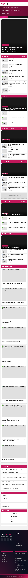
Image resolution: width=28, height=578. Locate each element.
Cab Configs (5, 7)
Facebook (15, 513)
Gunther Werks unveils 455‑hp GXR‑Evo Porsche (14, 17)
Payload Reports (7, 10)
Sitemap (4, 503)
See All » (23, 56)
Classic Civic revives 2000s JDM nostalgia (10, 475)
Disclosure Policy (5, 501)
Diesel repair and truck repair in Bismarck (10, 472)
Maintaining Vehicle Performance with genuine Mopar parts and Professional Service (13, 485)
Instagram (14, 521)
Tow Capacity (17, 10)
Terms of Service (5, 506)
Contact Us (4, 498)
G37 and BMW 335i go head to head (9, 481)
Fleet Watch (14, 7)
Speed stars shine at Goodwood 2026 (10, 488)
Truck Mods (5, 13)
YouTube (15, 516)
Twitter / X (14, 519)
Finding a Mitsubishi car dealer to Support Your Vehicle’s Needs (14, 478)
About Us (4, 495)
